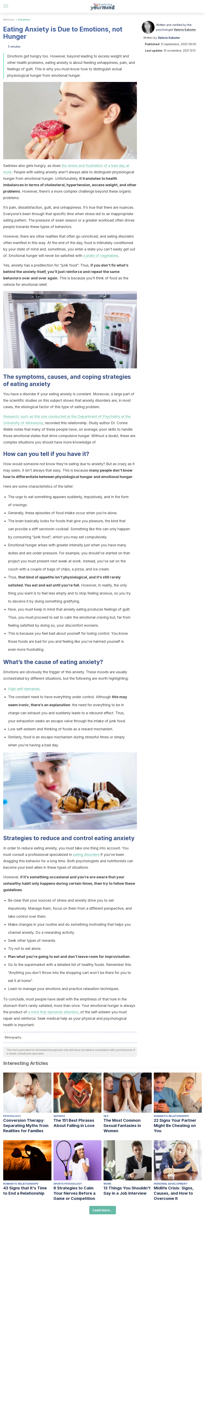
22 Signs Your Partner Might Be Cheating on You (175, 1125)
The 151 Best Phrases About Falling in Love (73, 1123)
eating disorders (86, 854)
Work (107, 1183)
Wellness (9, 19)
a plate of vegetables (100, 255)
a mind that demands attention (53, 1012)
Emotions (24, 19)
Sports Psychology (67, 1183)
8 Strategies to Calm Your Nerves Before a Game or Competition (74, 1193)
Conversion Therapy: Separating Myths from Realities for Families (25, 1125)
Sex (106, 1116)
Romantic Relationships (171, 1116)
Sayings (59, 1116)
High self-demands (23, 689)
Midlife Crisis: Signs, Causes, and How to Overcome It (174, 1193)
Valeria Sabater (185, 29)
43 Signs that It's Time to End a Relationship (25, 1191)
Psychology (12, 1116)
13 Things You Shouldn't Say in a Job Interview (127, 1191)
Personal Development (171, 1183)
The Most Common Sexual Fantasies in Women (122, 1125)
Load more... (103, 1210)
